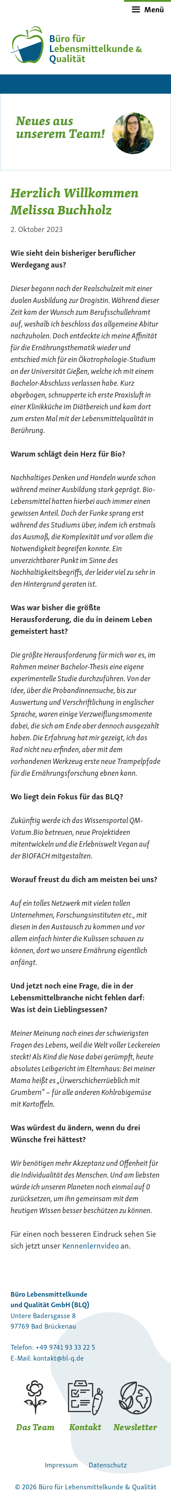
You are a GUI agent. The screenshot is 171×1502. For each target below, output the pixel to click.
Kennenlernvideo (90, 1244)
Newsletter (135, 1427)
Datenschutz (108, 1464)
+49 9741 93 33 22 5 (65, 1346)
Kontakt (85, 1427)
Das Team (35, 1427)
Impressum (61, 1464)
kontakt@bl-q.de (58, 1357)
